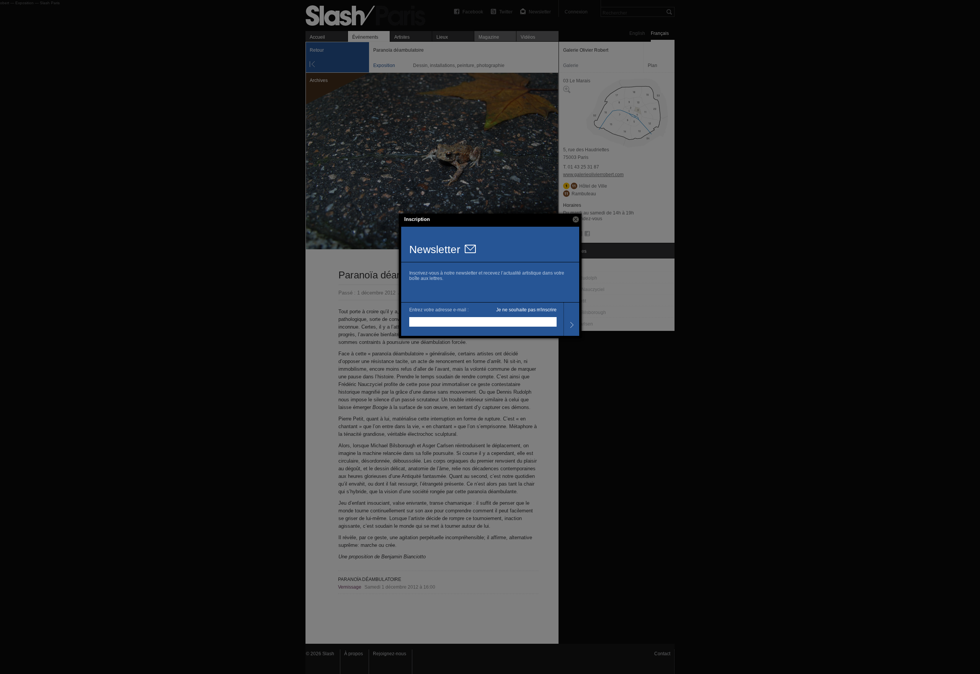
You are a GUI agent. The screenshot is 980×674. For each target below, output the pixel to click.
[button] (576, 219)
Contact (662, 653)
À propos (353, 653)
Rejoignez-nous (389, 653)
